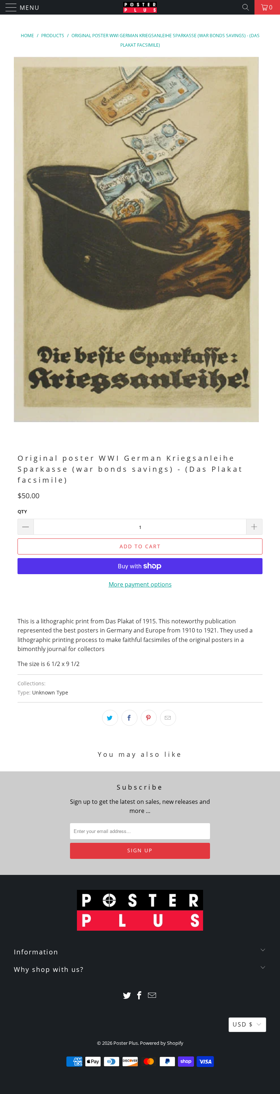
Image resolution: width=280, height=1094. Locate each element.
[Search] (246, 7)
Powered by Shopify (161, 1043)
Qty (22, 511)
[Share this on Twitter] (110, 718)
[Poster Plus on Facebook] (139, 995)
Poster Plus (125, 1043)
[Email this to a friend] (168, 718)
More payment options (140, 584)
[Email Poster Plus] (152, 995)
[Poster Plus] (140, 7)
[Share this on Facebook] (129, 718)
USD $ (243, 1024)
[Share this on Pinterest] (149, 718)
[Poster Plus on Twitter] (126, 995)
